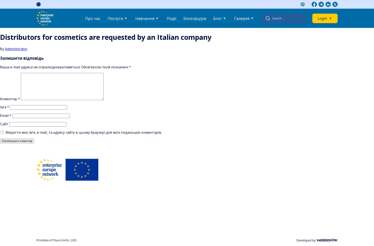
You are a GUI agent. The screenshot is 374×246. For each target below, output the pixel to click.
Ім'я (4, 107)
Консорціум (194, 18)
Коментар (10, 98)
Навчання (145, 18)
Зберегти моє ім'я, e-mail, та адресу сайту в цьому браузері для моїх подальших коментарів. (83, 132)
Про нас (93, 18)
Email (5, 115)
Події (171, 18)
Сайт (4, 124)
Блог (217, 18)
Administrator (16, 49)
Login (322, 18)
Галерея (242, 18)
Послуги (115, 18)
